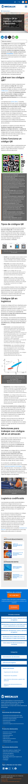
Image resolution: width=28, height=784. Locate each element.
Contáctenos (14, 607)
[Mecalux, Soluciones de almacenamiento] (8, 7)
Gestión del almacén (8, 668)
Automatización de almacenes (11, 656)
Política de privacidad (15, 778)
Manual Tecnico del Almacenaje (11, 751)
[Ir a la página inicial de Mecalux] (2, 11)
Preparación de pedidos (10, 675)
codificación (4, 90)
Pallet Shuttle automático (9, 738)
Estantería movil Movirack (9, 732)
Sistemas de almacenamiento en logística (13, 685)
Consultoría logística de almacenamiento (13, 723)
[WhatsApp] (13, 38)
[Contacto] (26, 2)
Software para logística (9, 662)
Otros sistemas (6, 722)
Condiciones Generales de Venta (11, 781)
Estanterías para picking (9, 720)
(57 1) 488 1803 (14, 595)
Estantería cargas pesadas (9, 718)
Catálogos (5, 759)
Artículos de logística (8, 753)
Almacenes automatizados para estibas (13, 717)
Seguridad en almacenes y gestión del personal (14, 680)
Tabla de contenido (6, 41)
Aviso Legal (5, 778)
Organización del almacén (11, 672)
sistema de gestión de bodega (13, 466)
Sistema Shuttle (7, 740)
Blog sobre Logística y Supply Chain (12, 750)
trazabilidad (9, 53)
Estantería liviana (7, 733)
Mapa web (5, 780)
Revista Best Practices (8, 755)
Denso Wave (14, 101)
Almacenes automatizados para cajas (12, 715)
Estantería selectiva (8, 735)
